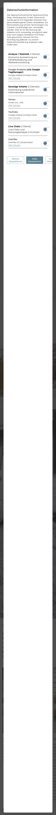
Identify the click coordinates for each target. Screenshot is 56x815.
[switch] (45, 56)
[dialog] (28, 407)
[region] (28, 101)
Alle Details (14, 78)
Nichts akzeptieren (15, 160)
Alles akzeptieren (34, 160)
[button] (45, 57)
